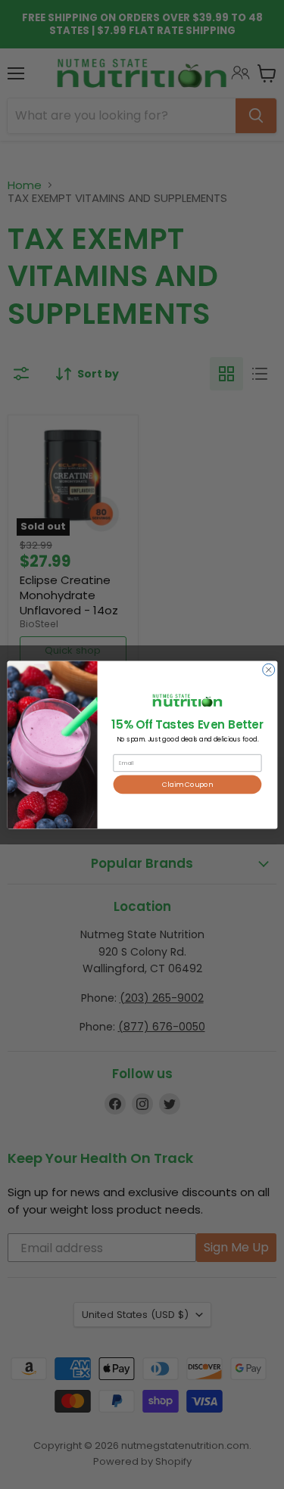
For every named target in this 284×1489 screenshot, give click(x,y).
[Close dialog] (268, 670)
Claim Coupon (187, 784)
